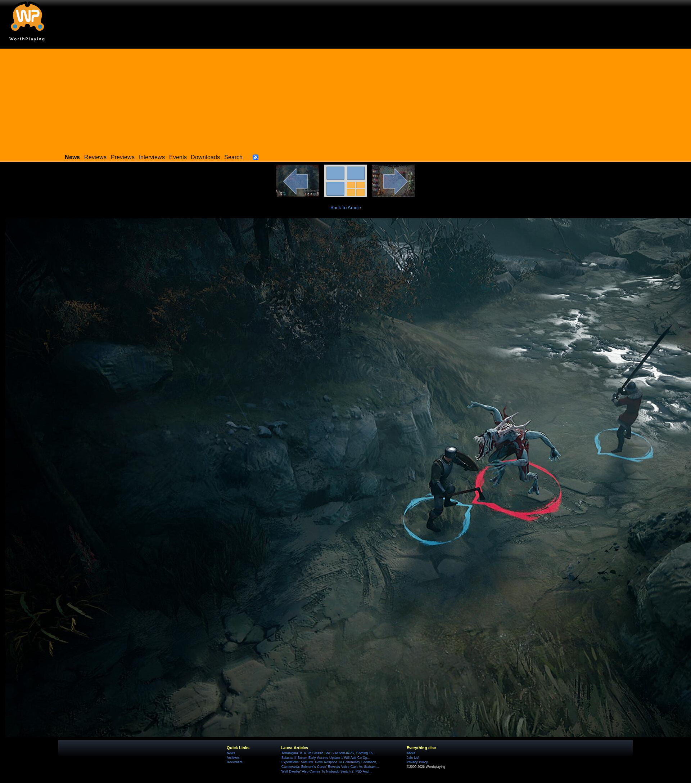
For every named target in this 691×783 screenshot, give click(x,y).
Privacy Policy (417, 762)
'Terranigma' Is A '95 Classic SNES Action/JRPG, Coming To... (328, 753)
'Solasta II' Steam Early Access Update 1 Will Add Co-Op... (325, 758)
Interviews (152, 157)
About (411, 753)
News (231, 753)
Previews (123, 157)
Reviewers (235, 762)
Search (233, 157)
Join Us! (413, 758)
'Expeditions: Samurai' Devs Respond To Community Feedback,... (330, 762)
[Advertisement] (345, 99)
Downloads (205, 157)
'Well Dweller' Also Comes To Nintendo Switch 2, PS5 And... (326, 771)
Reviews (95, 157)
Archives (233, 758)
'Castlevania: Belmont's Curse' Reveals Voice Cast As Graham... (330, 767)
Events (178, 157)
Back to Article (345, 207)
